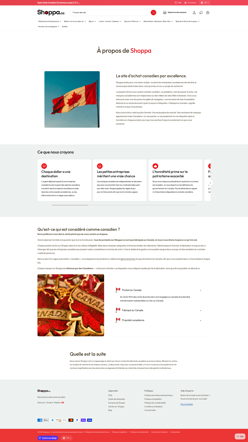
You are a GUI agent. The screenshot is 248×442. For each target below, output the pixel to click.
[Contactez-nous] (201, 12)
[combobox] (113, 12)
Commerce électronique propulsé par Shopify (67, 432)
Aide (179, 3)
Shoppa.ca (46, 432)
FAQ (110, 395)
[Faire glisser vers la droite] (210, 183)
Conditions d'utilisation (153, 406)
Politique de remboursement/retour (158, 395)
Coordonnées (150, 410)
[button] (207, 12)
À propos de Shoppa (116, 403)
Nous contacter (187, 404)
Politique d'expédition (153, 399)
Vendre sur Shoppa (116, 406)
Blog (110, 410)
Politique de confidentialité (155, 403)
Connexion (191, 3)
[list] (124, 181)
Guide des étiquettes (116, 399)
